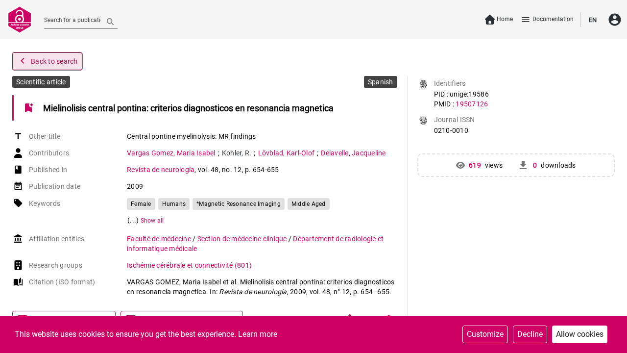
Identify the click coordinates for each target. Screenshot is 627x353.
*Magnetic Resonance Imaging (238, 204)
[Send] (110, 21)
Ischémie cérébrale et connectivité (189, 265)
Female (141, 204)
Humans (174, 204)
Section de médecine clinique (243, 239)
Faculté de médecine (160, 239)
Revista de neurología (160, 170)
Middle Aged (308, 204)
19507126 (472, 104)
